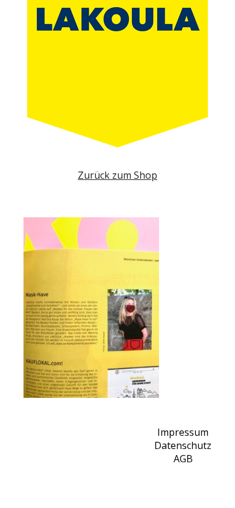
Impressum (182, 432)
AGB (183, 458)
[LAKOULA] (117, 73)
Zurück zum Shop (117, 175)
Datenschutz (183, 445)
